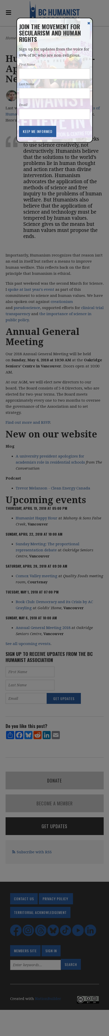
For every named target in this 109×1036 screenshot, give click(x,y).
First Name (27, 64)
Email (23, 105)
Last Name (26, 84)
